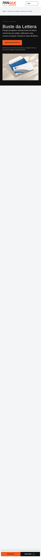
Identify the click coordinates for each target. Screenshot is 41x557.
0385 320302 (28, 554)
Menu (28, 3)
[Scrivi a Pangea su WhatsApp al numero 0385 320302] (34, 554)
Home (4, 11)
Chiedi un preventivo (12, 42)
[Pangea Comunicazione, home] (12, 4)
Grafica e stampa (13, 11)
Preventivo (10, 554)
